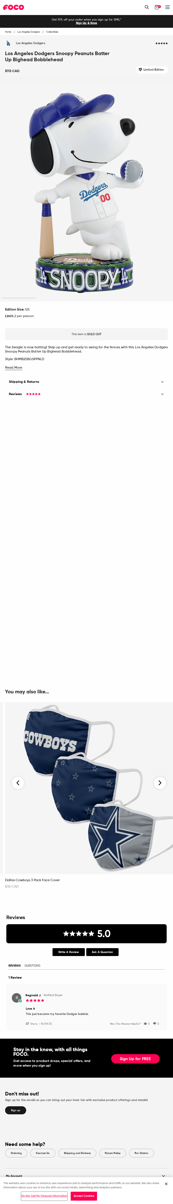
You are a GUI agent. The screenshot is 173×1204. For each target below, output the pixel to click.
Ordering (16, 1153)
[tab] (68, 952)
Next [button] (160, 783)
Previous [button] (18, 783)
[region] (86, 1190)
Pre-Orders (141, 1153)
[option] (86, 21)
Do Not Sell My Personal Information (44, 1196)
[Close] (166, 1184)
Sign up (15, 1110)
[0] (157, 7)
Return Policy (112, 1153)
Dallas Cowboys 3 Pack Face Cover (32, 880)
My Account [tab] (14, 1176)
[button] (33, 1023)
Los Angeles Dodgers (30, 43)
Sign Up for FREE (135, 1059)
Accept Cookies (84, 1196)
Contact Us (43, 1153)
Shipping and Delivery (77, 1153)
